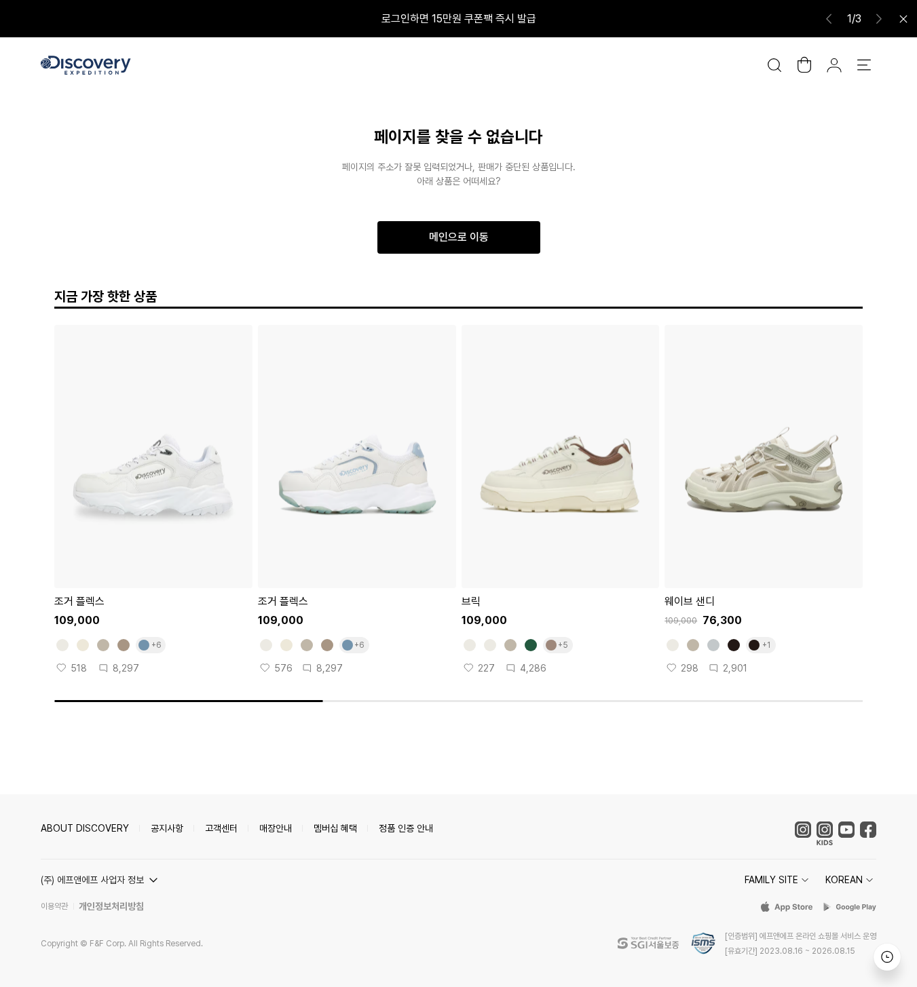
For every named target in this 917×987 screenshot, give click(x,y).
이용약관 (54, 906)
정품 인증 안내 (406, 828)
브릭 (471, 601)
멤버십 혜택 (335, 828)
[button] (101, 880)
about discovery (85, 828)
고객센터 (221, 828)
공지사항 (167, 828)
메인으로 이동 (459, 237)
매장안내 (275, 828)
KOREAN (844, 879)
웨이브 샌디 (690, 601)
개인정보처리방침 (111, 906)
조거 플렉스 (79, 601)
